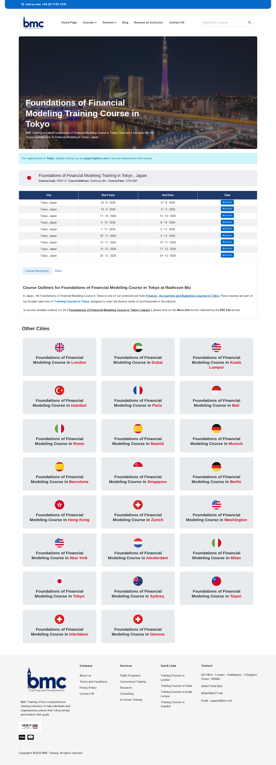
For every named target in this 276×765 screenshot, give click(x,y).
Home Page (69, 22)
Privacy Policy (88, 687)
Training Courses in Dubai (176, 686)
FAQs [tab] (58, 271)
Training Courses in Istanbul (173, 704)
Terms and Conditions (93, 681)
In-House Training (131, 699)
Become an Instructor (148, 22)
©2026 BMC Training (45, 753)
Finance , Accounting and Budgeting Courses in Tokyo (182, 296)
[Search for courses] (249, 22)
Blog (125, 22)
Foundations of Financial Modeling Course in (59, 359)
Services (108, 22)
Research (126, 687)
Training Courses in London (173, 678)
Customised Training (133, 681)
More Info (227, 202)
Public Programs (130, 675)
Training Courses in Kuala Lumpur (176, 694)
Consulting (126, 693)
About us (85, 675)
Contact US (176, 22)
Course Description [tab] (37, 271)
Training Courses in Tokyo (71, 301)
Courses (88, 22)
